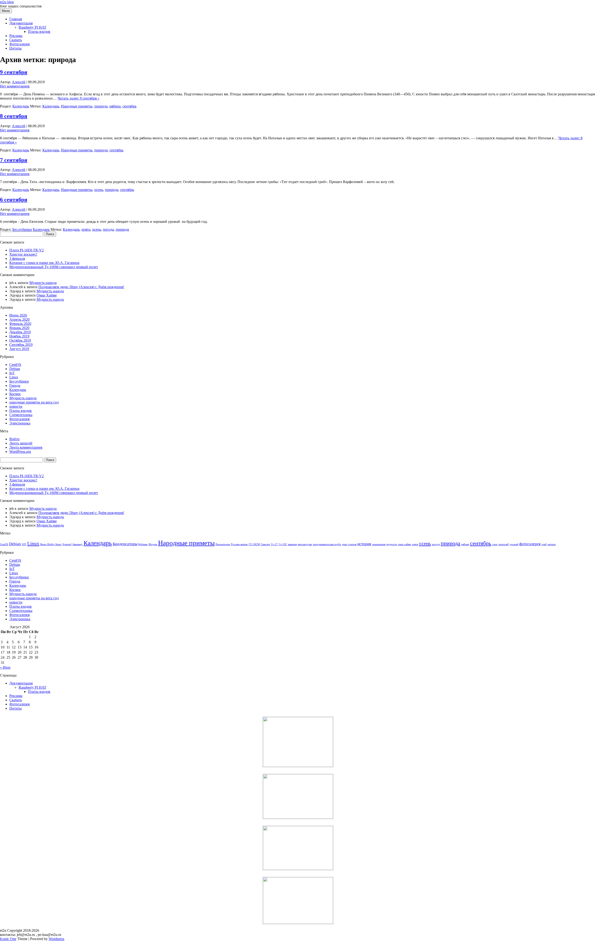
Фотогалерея (19, 44)
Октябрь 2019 (20, 340)
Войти (14, 439)
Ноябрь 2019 (19, 336)
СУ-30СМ (254, 544)
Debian (14, 369)
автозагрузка (305, 544)
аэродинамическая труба (327, 544)
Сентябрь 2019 (21, 345)
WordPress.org (20, 452)
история (364, 544)
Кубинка (143, 544)
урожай (514, 544)
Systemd (66, 544)
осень (98, 190)
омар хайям (404, 544)
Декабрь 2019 (20, 332)
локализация (379, 544)
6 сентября (13, 200)
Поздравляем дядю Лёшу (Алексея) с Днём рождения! (81, 287)
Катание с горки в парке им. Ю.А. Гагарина (44, 263)
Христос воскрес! (23, 254)
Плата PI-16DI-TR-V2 (26, 250)
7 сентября (13, 160)
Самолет (265, 544)
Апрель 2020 (19, 319)
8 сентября (13, 116)
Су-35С (283, 544)
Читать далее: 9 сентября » (78, 98)
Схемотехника (20, 415)
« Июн (5, 667)
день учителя (349, 544)
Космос (15, 394)
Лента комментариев (25, 447)
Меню (6, 11)
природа (101, 106)
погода (108, 229)
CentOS (15, 365)
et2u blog (7, 2)
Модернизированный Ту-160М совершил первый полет (53, 267)
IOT (24, 544)
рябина (115, 106)
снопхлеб (503, 544)
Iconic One (8, 939)
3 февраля (17, 258)
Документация (21, 23)
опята (85, 229)
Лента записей (20, 443)
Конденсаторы (125, 544)
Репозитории (223, 544)
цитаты (551, 544)
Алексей (18, 82)
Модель (153, 544)
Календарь (20, 106)
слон (494, 544)
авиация (292, 544)
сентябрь (129, 106)
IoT (12, 373)
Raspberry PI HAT (32, 27)
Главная (15, 19)
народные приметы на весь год (34, 402)
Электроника (19, 423)
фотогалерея (530, 544)
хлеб (544, 544)
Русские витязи (239, 544)
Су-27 (274, 544)
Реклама (15, 36)
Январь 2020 (19, 328)
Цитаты (15, 48)
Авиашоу (77, 544)
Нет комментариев (15, 86)
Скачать (15, 40)
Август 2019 (19, 349)
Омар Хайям (47, 295)
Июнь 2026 (18, 315)
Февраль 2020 (20, 324)
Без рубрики (22, 229)
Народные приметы (76, 106)
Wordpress (56, 939)
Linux (13, 377)
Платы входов (39, 31)
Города (14, 385)
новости (15, 406)
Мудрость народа (43, 283)
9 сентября (13, 72)
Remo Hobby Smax (50, 544)
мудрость (391, 544)
